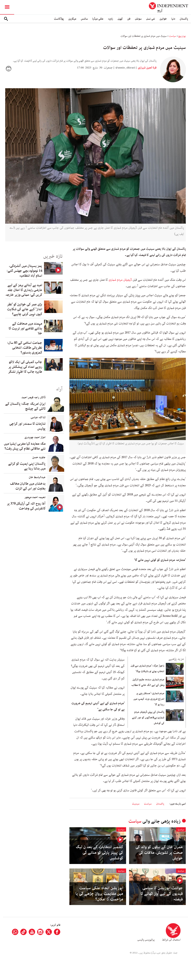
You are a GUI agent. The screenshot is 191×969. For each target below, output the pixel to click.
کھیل (120, 19)
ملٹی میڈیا (97, 19)
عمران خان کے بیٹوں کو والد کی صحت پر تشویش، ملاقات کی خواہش (159, 852)
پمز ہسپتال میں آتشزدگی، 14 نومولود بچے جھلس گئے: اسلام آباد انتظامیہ (24, 270)
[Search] (6, 18)
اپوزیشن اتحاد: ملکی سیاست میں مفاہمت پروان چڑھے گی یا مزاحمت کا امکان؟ (99, 893)
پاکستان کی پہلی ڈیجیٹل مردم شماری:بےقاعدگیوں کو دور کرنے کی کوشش (148, 717)
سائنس (84, 19)
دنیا (173, 19)
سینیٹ (136, 804)
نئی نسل (150, 19)
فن (128, 19)
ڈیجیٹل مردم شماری (120, 279)
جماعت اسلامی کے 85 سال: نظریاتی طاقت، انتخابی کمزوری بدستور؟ (24, 347)
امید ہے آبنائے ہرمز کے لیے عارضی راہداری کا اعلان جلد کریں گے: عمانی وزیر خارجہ (23, 290)
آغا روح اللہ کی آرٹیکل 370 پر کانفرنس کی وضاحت (26, 506)
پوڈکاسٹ (59, 19)
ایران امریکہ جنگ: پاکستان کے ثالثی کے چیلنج (25, 406)
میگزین (72, 19)
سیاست (172, 36)
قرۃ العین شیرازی (146, 67)
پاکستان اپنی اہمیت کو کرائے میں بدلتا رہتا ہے (27, 466)
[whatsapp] (15, 932)
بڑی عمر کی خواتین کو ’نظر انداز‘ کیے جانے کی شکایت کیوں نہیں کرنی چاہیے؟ (24, 309)
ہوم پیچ (182, 36)
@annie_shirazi (125, 67)
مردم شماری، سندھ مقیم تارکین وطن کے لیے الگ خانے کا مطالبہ (147, 682)
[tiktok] (23, 932)
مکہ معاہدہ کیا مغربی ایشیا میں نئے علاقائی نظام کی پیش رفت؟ (25, 446)
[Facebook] (57, 932)
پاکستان (184, 19)
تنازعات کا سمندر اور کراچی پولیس (27, 426)
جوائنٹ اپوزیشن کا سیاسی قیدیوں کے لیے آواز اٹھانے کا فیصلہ (161, 893)
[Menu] (7, 7)
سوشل (138, 19)
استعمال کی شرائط (171, 940)
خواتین (163, 19)
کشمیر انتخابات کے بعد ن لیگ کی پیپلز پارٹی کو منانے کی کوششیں (99, 852)
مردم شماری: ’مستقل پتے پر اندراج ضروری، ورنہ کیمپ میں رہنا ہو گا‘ (148, 699)
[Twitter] (49, 932)
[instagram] (40, 932)
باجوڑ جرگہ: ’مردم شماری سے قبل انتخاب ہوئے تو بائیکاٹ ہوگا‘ (147, 668)
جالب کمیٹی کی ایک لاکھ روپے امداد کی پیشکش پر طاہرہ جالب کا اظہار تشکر (25, 366)
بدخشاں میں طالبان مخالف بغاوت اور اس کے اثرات (28, 486)
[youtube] (32, 932)
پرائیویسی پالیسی (146, 940)
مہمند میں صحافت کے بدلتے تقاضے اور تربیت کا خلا (25, 328)
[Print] (8, 68)
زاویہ (110, 19)
